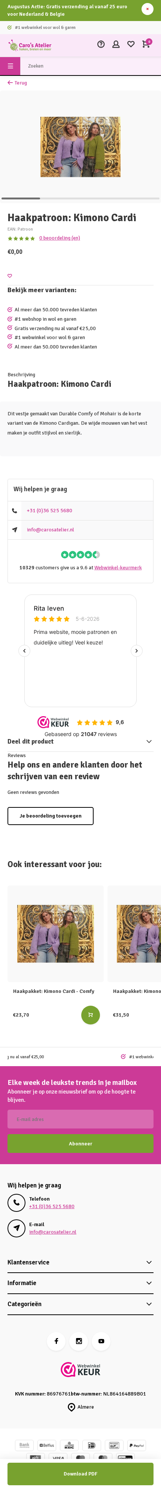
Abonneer (80, 1144)
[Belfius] (46, 1446)
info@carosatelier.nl (50, 530)
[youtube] (101, 1341)
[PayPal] (136, 1446)
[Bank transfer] (24, 1446)
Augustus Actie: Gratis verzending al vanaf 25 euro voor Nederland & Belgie (67, 10)
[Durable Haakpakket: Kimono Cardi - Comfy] (55, 934)
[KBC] (69, 1446)
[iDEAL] (91, 1446)
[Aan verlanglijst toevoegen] (9, 276)
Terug (21, 83)
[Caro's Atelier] (29, 45)
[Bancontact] (114, 1446)
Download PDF (80, 1474)
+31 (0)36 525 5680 (49, 510)
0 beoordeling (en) (59, 238)
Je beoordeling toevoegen (50, 816)
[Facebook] (56, 1341)
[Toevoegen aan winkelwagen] (90, 1015)
